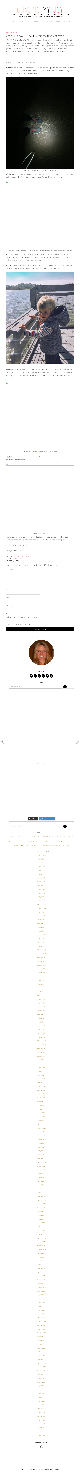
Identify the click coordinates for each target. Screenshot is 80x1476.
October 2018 (41, 1097)
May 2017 (41, 1150)
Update (43, 844)
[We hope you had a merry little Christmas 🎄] (50, 771)
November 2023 (41, 885)
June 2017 (41, 1146)
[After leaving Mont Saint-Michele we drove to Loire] (66, 810)
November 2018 (41, 1093)
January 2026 (41, 854)
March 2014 (41, 1268)
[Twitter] (31, 676)
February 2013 (41, 1317)
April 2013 (41, 1309)
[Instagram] (39, 676)
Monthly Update (27, 841)
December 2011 (41, 1370)
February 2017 (41, 1161)
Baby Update (15, 836)
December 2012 (41, 1324)
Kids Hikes (12, 841)
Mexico (21, 841)
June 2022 (41, 934)
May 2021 (41, 983)
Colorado (40, 836)
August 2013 (41, 1294)
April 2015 (41, 1230)
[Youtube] (51, 676)
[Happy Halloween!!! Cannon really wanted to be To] (33, 781)
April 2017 (41, 1154)
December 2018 (41, 1089)
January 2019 (41, 1086)
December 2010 (41, 1415)
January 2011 (41, 1412)
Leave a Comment (26, 556)
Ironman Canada (70, 838)
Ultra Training (31, 844)
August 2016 (41, 1184)
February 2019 (41, 1082)
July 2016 (41, 1188)
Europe (63, 836)
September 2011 (41, 1381)
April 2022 (41, 942)
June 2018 (41, 1112)
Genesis (56, 1468)
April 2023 (41, 900)
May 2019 (41, 1070)
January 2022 (41, 953)
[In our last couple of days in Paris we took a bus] (66, 781)
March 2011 (41, 1404)
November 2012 (41, 1328)
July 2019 (41, 1063)
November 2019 (41, 1051)
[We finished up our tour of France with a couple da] (50, 781)
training (16, 844)
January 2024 (41, 877)
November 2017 (41, 1135)
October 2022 (41, 919)
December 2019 (41, 1048)
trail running (70, 841)
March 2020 (41, 1036)
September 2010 (41, 1423)
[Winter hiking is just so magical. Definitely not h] (66, 771)
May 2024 (41, 869)
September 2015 (41, 1211)
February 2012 (41, 1362)
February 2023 (41, 904)
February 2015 (41, 1237)
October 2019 (41, 1055)
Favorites (71, 836)
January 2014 (41, 1275)
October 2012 (41, 1332)
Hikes (41, 838)
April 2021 (41, 987)
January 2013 (41, 1321)
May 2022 (41, 938)
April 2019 (41, 1074)
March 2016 (41, 1196)
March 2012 (41, 1358)
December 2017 (41, 1131)
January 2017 (41, 1165)
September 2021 (41, 968)
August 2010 (41, 1427)
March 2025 (41, 862)
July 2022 (41, 930)
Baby (10, 836)
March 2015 (41, 1233)
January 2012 (41, 1366)
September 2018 (41, 1101)
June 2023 (41, 892)
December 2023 (41, 881)
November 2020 (41, 1006)
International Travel (57, 838)
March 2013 (41, 1313)
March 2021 (41, 991)
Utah (50, 844)
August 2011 (41, 1385)
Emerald (59, 836)
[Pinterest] (35, 676)
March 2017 (41, 1158)
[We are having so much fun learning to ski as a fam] (16, 771)
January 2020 (41, 1044)
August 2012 (41, 1340)
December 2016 (41, 1169)
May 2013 (41, 1305)
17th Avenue (32, 1468)
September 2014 (41, 1252)
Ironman (65, 838)
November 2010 (41, 1419)
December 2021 (41, 957)
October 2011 (41, 1377)
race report (53, 841)
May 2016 (41, 1192)
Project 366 (47, 841)
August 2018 (41, 1105)
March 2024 (41, 873)
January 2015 (41, 1241)
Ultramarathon (37, 844)
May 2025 (41, 858)
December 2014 (41, 1245)
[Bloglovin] (47, 676)
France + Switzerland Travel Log (17, 838)
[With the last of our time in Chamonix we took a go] (33, 800)
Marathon (17, 841)
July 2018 (41, 1108)
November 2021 (41, 960)
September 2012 (41, 1336)
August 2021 (41, 972)
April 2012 (41, 1355)
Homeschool (50, 838)
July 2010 (41, 1430)
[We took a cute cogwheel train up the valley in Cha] (50, 800)
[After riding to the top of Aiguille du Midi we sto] (66, 800)
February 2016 (41, 1199)
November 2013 (41, 1283)
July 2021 (41, 976)
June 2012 (41, 1347)
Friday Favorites (29, 838)
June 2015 (41, 1222)
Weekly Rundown (64, 844)
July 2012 (41, 1343)
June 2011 (41, 1393)
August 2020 (41, 1017)
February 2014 (41, 1271)
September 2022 (41, 923)
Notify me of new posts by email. (18, 624)
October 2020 (41, 1010)
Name (8, 589)
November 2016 (41, 1173)
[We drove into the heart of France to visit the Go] (50, 810)
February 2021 (41, 995)
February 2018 (41, 1124)
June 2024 (41, 866)
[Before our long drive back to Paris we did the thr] (33, 791)
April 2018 (41, 1116)
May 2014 (41, 1264)
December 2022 (41, 911)
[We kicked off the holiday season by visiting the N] (16, 781)
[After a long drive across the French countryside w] (33, 810)
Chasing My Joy (40, 9)
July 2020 (41, 1021)
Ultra (26, 844)
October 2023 (41, 888)
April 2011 (41, 1400)
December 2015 (41, 1207)
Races (57, 841)
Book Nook (21, 836)
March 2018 (41, 1120)
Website (9, 606)
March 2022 (41, 945)
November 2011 (41, 1374)
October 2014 (41, 1249)
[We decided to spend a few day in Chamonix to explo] (16, 810)
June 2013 (41, 1302)
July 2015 (41, 1218)
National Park (35, 841)
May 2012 (41, 1351)
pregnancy (41, 841)
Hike (38, 838)
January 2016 (41, 1203)
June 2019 (41, 1067)
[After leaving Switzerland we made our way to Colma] (66, 791)
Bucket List (26, 836)
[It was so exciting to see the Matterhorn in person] (16, 800)
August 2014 (41, 1256)
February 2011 (41, 1408)
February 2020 (41, 1040)
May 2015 (41, 1226)
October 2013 (41, 1286)
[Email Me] (43, 676)
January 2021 (41, 998)
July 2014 (41, 1260)
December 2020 (41, 1002)
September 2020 (41, 1014)
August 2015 (41, 1214)
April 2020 (41, 1033)
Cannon (36, 836)
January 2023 (41, 907)
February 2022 (41, 949)
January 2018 (41, 1127)
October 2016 (41, 1177)
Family (67, 836)
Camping (32, 836)
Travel (21, 844)
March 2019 (41, 1078)
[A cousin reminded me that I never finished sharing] (16, 791)
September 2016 (41, 1180)
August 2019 (41, 1059)
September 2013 (41, 1290)
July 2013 (41, 1298)
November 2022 (41, 915)
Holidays (45, 838)
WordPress (48, 1468)
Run (60, 841)
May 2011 (41, 1396)
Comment (10, 569)
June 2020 (41, 1025)
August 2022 (41, 926)
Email (8, 597)
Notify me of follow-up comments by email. (22, 617)
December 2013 (41, 1279)
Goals (35, 838)
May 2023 (41, 896)
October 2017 (41, 1139)
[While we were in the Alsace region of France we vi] (50, 791)
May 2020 (41, 1029)
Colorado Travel (47, 836)
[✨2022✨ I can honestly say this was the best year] (33, 771)
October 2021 (41, 964)
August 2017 (41, 1142)
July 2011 (41, 1389)
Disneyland (54, 836)
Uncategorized (18, 558)
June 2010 (41, 1434)
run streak (65, 841)
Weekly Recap (55, 844)
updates (47, 844)
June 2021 (41, 979)
